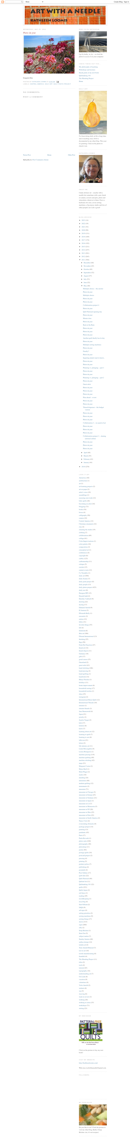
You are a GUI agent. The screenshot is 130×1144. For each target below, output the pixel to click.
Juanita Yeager (84, 720)
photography (83, 844)
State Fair (82, 933)
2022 (84, 223)
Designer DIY (83, 593)
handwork (82, 677)
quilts (81, 887)
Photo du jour (87, 292)
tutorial (81, 968)
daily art (48, 84)
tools (80, 965)
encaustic (82, 616)
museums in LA (84, 803)
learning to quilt (84, 734)
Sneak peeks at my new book (89, 72)
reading (81, 896)
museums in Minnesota (87, 806)
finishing (82, 639)
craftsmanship (83, 561)
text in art (82, 950)
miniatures (82, 780)
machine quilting (85, 757)
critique (81, 564)
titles (80, 962)
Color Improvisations (86, 541)
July (85, 279)
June (85, 282)
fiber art (81, 633)
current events (84, 570)
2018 (84, 236)
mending (82, 777)
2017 (84, 240)
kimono (81, 725)
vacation (82, 979)
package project (84, 826)
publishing (82, 867)
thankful (82, 956)
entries (81, 619)
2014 (84, 250)
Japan (81, 714)
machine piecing (84, 754)
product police (84, 864)
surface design (84, 942)
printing (82, 861)
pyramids (82, 870)
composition (83, 547)
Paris (80, 835)
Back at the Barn (88, 325)
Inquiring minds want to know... (94, 358)
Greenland (82, 662)
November (87, 266)
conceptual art (84, 550)
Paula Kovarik (84, 838)
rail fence (82, 893)
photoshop (82, 847)
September (87, 272)
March (86, 456)
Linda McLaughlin (85, 749)
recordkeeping (84, 898)
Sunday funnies (84, 939)
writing (81, 1008)
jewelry (81, 717)
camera (81, 518)
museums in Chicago (86, 792)
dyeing (81, 604)
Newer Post (27, 155)
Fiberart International (86, 636)
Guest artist (87, 384)
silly (80, 927)
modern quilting (84, 783)
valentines (82, 982)
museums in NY (84, 809)
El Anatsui (82, 610)
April (86, 452)
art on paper (83, 489)
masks (81, 775)
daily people (83, 584)
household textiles (85, 691)
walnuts (81, 988)
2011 (84, 260)
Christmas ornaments (86, 524)
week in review (84, 997)
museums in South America (88, 818)
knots (81, 728)
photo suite (83, 841)
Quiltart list (83, 881)
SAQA (81, 907)
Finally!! (86, 351)
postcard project (84, 855)
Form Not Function (85, 645)
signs (81, 924)
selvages (82, 910)
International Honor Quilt (87, 700)
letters (81, 743)
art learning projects (86, 486)
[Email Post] (57, 81)
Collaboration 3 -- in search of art (94, 423)
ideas (81, 694)
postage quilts (84, 852)
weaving (82, 994)
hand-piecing (83, 671)
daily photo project (62, 84)
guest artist (82, 665)
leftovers (82, 740)
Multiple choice (88, 295)
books (81, 509)
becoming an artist (85, 504)
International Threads (86, 702)
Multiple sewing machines (92, 344)
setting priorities (84, 913)
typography (83, 971)
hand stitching (84, 668)
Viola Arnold (83, 985)
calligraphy (83, 515)
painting (82, 829)
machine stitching (85, 760)
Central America (37, 84)
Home (49, 155)
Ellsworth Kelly (84, 613)
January (86, 462)
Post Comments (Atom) (40, 160)
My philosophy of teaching (88, 67)
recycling (82, 901)
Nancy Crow (83, 821)
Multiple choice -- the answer (93, 288)
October (87, 269)
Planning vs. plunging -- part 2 (93, 377)
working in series (85, 1002)
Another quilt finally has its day (94, 338)
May (85, 286)
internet (81, 705)
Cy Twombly (83, 573)
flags (80, 642)
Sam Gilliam (83, 904)
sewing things (83, 919)
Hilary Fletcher (84, 679)
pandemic (82, 832)
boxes (81, 512)
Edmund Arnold (84, 607)
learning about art (85, 731)
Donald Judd (83, 596)
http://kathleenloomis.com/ (88, 1063)
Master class (87, 318)
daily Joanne (83, 578)
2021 (84, 227)
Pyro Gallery (83, 873)
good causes (83, 659)
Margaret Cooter (84, 766)
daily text (82, 590)
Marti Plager (83, 772)
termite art (82, 945)
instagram (82, 697)
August (86, 276)
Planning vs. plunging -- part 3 (93, 368)
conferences (83, 552)
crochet (81, 567)
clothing (82, 532)
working (82, 999)
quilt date (82, 875)
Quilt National (84, 878)
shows (81, 922)
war (80, 991)
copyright (82, 555)
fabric (81, 622)
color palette (83, 544)
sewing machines (85, 916)
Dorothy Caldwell (85, 599)
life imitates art (84, 746)
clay (80, 527)
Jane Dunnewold (84, 711)
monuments (83, 786)
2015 (84, 246)
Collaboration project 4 (91, 305)
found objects (83, 651)
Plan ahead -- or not (89, 397)
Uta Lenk (82, 976)
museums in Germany (86, 798)
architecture (83, 480)
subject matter (84, 936)
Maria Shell (83, 769)
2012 (84, 256)
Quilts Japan (83, 890)
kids (80, 723)
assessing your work (86, 498)
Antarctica (82, 478)
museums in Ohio (85, 812)
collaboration (83, 535)
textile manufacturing (86, 953)
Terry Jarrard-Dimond (86, 948)
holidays (82, 682)
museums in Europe (85, 795)
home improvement (85, 685)
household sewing (85, 688)
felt (80, 628)
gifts (80, 656)
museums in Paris (85, 815)
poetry (81, 850)
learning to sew (84, 737)
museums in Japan (85, 801)
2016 (84, 243)
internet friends (84, 708)
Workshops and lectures (87, 70)
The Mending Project (86, 78)
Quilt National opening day (92, 312)
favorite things (84, 625)
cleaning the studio (85, 529)
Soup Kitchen (83, 930)
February (87, 459)
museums (82, 789)
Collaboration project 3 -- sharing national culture (94, 437)
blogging (82, 506)
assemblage (83, 495)
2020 (84, 230)
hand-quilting (83, 674)
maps (81, 763)
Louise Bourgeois (85, 751)
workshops (82, 1005)
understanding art (85, 974)
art (80, 483)
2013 (84, 253)
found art (82, 648)
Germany (82, 653)
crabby (81, 558)
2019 (84, 233)
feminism (82, 630)
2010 (84, 466)
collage (81, 538)
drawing (82, 602)
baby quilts (83, 501)
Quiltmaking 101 (85, 75)
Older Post (71, 155)
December (87, 262)
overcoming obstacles (86, 824)
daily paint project (85, 581)
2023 (84, 220)
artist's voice (83, 492)
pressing (82, 858)
